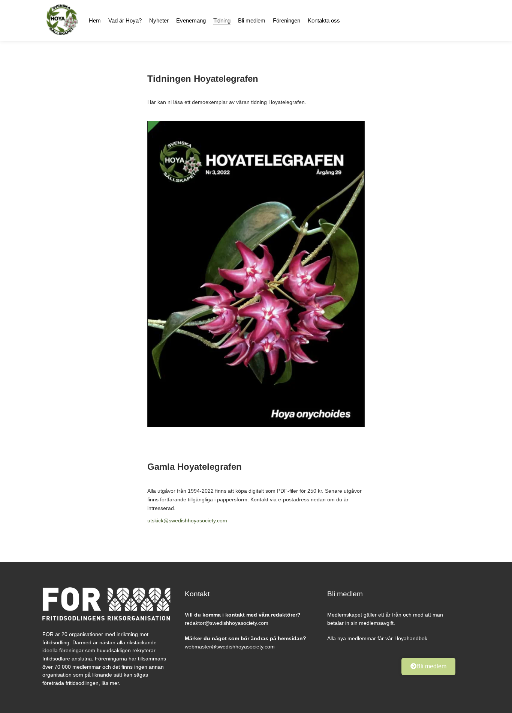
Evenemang (191, 20)
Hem (95, 20)
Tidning (222, 20)
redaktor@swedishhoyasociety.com (226, 623)
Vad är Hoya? (125, 20)
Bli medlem (251, 20)
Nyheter (159, 20)
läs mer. (111, 683)
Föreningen (286, 20)
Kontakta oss (324, 20)
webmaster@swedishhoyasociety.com (230, 647)
